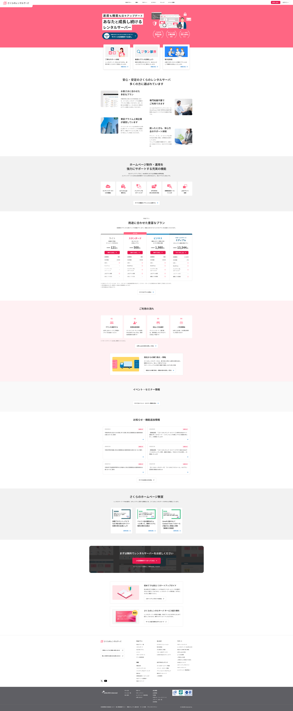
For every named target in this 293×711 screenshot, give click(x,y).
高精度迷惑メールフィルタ (142, 676)
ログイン (285, 2)
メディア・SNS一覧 (157, 699)
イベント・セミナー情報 (163, 668)
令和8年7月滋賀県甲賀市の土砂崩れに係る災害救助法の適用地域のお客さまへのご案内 (124, 466)
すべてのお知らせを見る (145, 480)
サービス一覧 (128, 693)
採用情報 (155, 701)
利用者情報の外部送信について (108, 707)
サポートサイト (181, 667)
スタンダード (139, 647)
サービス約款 (143, 707)
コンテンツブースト (141, 668)
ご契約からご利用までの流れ (184, 660)
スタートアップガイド (182, 665)
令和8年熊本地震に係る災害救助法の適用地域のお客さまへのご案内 (124, 448)
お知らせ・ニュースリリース (159, 697)
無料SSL (138, 673)
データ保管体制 (140, 657)
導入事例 (127, 695)
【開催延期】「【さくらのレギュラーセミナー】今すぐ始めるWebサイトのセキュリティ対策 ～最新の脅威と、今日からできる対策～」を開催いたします (168, 450)
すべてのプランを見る (145, 292)
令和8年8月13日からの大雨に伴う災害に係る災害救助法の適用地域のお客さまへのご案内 (124, 432)
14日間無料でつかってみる (145, 560)
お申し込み (275, 2)
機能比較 (138, 665)
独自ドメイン (139, 681)
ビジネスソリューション (163, 644)
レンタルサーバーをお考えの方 (184, 647)
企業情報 (155, 693)
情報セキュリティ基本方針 (133, 707)
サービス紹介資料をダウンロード (155, 622)
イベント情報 (171, 2)
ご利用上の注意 (181, 657)
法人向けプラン (140, 649)
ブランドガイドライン (152, 707)
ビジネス (153, 2)
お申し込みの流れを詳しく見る (145, 346)
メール (138, 652)
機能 (137, 2)
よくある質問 (180, 654)
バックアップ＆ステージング (143, 671)
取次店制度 (159, 647)
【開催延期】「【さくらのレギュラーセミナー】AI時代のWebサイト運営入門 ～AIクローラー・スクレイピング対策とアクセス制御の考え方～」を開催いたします (168, 433)
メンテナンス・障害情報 (183, 670)
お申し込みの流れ (181, 652)
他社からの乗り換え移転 (183, 649)
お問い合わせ (139, 697)
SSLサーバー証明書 (141, 678)
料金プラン (128, 2)
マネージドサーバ (140, 654)
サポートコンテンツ (182, 644)
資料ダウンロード (161, 673)
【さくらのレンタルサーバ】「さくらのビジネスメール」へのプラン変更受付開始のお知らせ (168, 466)
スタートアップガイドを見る (154, 599)
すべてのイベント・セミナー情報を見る (145, 403)
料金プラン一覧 (140, 644)
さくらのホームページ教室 (163, 665)
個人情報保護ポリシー (121, 707)
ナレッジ (162, 2)
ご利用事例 (159, 676)
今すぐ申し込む (180, 253)
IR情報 (154, 695)
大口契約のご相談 (161, 649)
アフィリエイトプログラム (163, 671)
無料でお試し (111, 252)
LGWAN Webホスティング (163, 654)
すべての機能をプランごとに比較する (145, 203)
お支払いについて (181, 662)
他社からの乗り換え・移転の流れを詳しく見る (159, 370)
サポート (144, 2)
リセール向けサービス (162, 652)
